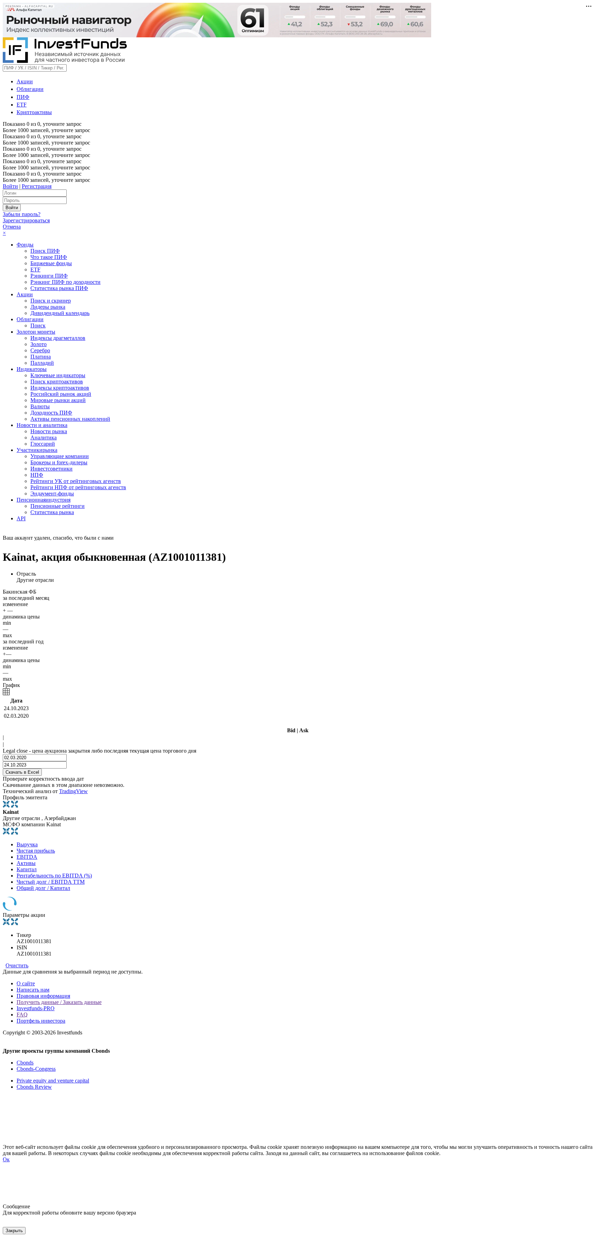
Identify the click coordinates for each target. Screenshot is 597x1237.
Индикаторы (32, 369)
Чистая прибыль (36, 851)
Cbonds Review (34, 1087)
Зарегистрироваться (26, 220)
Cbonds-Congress (36, 1069)
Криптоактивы (34, 112)
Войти (10, 186)
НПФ (36, 475)
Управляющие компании (59, 456)
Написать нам (33, 990)
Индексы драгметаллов (57, 338)
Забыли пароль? (21, 214)
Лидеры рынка (47, 307)
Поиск (38, 325)
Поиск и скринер (50, 301)
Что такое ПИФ (48, 257)
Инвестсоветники (51, 469)
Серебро (40, 350)
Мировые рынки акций (58, 400)
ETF (22, 105)
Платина (40, 357)
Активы (26, 863)
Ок (6, 1159)
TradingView (73, 791)
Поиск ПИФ (45, 251)
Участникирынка (37, 450)
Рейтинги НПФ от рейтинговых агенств (78, 487)
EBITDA (27, 857)
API (21, 518)
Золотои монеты (36, 332)
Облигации (30, 89)
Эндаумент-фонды (52, 493)
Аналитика (43, 437)
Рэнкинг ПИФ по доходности (65, 282)
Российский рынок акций (60, 394)
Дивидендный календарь (59, 313)
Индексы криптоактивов (59, 388)
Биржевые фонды (51, 263)
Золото (38, 344)
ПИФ (23, 97)
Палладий (42, 363)
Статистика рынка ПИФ (59, 288)
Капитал (27, 869)
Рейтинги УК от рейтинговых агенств (75, 481)
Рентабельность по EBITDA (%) (54, 875)
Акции (25, 81)
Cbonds (25, 1063)
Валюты (40, 406)
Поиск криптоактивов (56, 381)
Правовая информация (43, 996)
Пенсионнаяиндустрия (43, 500)
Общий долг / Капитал (43, 888)
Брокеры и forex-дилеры (58, 462)
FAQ (22, 1014)
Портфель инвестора (41, 1021)
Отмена (12, 227)
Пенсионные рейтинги (57, 506)
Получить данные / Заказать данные (59, 1002)
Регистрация (36, 186)
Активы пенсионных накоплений (70, 419)
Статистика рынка (52, 512)
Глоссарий (42, 444)
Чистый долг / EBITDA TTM (51, 882)
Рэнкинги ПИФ (49, 276)
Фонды (25, 245)
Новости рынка (48, 431)
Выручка (27, 844)
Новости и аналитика (42, 425)
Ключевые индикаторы (57, 375)
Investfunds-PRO (36, 1008)
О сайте (26, 983)
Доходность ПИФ (51, 413)
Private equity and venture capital (53, 1080)
